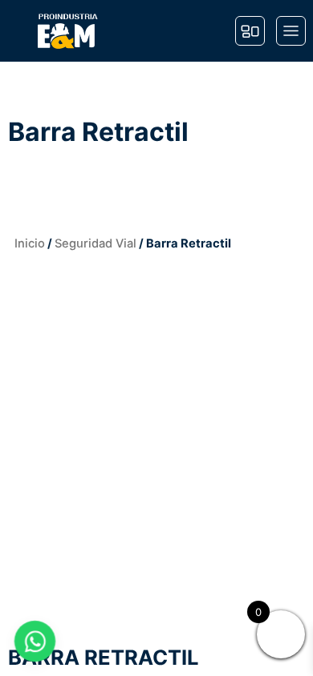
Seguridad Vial (95, 243)
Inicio (29, 243)
